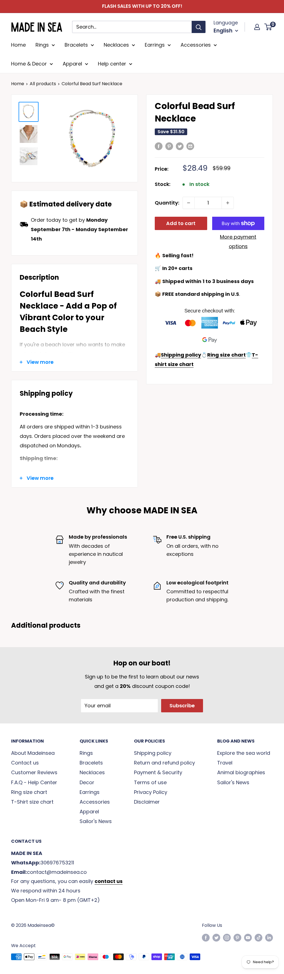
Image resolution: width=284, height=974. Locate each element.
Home (18, 44)
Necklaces (116, 44)
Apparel (72, 63)
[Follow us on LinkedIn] (269, 937)
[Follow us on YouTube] (248, 937)
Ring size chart (29, 792)
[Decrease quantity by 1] (188, 203)
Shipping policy (152, 753)
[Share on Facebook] (159, 146)
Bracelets (76, 44)
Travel (224, 762)
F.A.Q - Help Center (34, 782)
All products (43, 83)
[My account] (257, 27)
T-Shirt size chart (32, 801)
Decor (87, 782)
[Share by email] (190, 146)
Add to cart (181, 223)
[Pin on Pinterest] (169, 146)
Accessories (196, 44)
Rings (42, 44)
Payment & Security (158, 772)
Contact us (25, 762)
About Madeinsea (33, 753)
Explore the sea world (243, 753)
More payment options (238, 241)
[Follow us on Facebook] (206, 937)
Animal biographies (241, 772)
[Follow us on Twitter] (216, 937)
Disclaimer (147, 801)
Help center (112, 63)
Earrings (155, 44)
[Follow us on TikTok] (258, 937)
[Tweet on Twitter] (180, 146)
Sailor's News (96, 821)
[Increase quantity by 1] (228, 203)
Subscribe (182, 705)
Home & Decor (29, 63)
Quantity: (167, 202)
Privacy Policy (150, 792)
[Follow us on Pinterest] (237, 937)
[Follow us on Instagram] (227, 937)
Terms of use (150, 782)
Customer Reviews (34, 772)
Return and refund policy (164, 762)
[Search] (199, 27)
